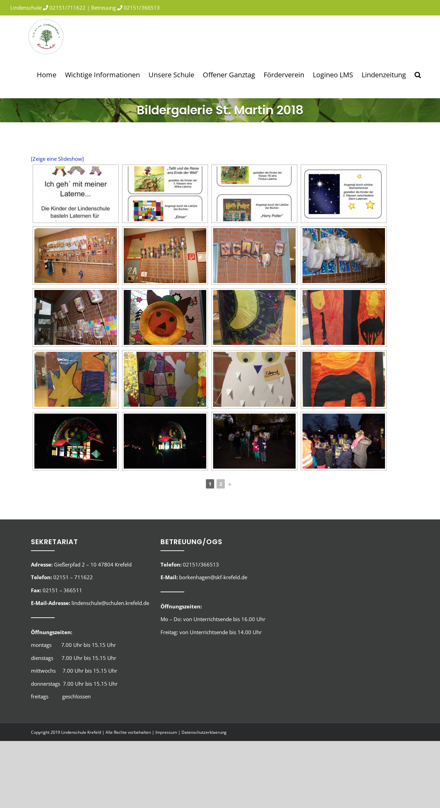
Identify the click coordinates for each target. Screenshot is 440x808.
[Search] (418, 74)
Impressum (166, 732)
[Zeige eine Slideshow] (57, 158)
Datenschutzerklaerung (204, 732)
